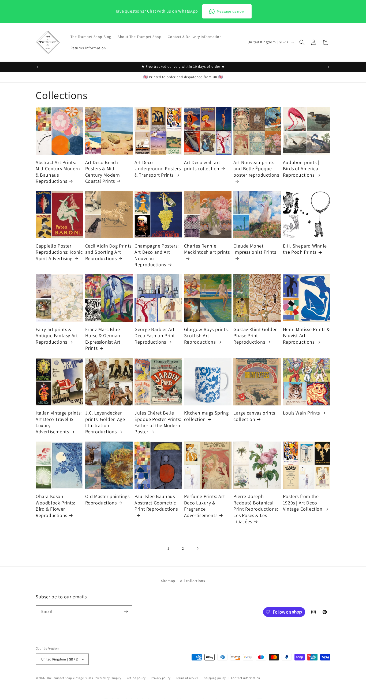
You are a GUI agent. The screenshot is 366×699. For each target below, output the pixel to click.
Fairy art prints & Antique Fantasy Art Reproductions (57, 335)
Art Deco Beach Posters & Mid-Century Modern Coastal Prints (102, 171)
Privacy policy (161, 678)
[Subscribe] (126, 611)
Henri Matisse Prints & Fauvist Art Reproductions (306, 335)
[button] (302, 42)
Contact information (245, 678)
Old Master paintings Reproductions (107, 499)
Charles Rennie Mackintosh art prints (207, 249)
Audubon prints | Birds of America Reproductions (301, 168)
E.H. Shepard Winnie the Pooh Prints (305, 249)
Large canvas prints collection (254, 416)
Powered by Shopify (107, 678)
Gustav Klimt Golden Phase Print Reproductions (255, 335)
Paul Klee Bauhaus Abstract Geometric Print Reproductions (156, 502)
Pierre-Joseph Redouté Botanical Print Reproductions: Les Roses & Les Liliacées (255, 509)
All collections (192, 580)
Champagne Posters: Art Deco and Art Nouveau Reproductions (157, 255)
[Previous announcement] (37, 67)
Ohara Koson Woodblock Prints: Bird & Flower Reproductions (55, 505)
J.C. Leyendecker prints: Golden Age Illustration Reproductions (105, 422)
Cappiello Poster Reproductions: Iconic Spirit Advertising (59, 252)
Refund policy (135, 678)
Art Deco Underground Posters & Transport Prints (158, 168)
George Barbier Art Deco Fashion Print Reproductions (155, 335)
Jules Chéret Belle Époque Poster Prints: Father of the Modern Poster (158, 422)
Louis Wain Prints (301, 413)
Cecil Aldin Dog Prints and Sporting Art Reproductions (108, 252)
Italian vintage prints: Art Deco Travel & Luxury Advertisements (59, 422)
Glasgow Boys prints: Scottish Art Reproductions (206, 335)
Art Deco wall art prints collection (202, 165)
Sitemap (168, 580)
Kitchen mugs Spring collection (206, 416)
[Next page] (197, 548)
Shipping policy (215, 678)
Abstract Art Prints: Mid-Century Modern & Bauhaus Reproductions (58, 171)
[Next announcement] (328, 67)
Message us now (231, 11)
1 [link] (168, 548)
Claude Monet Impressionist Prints (254, 249)
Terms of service (187, 678)
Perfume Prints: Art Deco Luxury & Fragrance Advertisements (204, 505)
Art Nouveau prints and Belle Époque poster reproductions (256, 168)
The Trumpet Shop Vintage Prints (70, 678)
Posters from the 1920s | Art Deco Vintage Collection (303, 502)
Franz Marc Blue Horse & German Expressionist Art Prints (103, 338)
